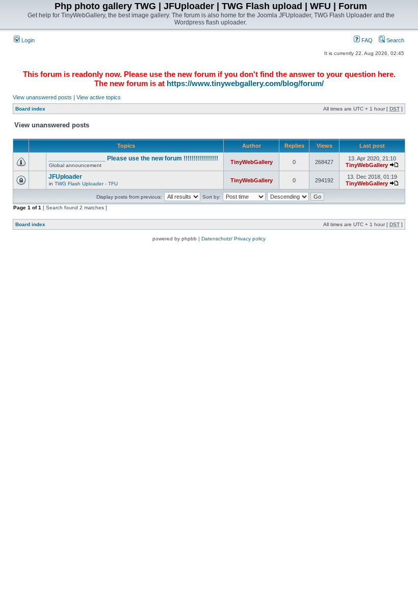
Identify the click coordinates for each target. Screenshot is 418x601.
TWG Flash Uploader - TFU (86, 183)
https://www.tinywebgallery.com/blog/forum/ (245, 83)
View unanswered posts (42, 97)
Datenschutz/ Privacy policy (233, 238)
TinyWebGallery (251, 162)
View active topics (98, 97)
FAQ (366, 40)
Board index (30, 109)
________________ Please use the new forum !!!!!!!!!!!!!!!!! (133, 158)
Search (394, 40)
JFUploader (65, 176)
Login (27, 40)
